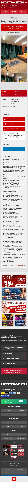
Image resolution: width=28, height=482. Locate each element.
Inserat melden (21, 265)
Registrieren (21, 410)
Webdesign (21, 435)
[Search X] (6, 453)
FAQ (8, 435)
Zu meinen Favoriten (13, 124)
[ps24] (6, 450)
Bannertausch (21, 414)
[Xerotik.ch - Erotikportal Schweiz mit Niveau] (13, 453)
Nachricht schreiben (12, 119)
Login (8, 410)
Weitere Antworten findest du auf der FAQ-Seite (13, 371)
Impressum (21, 422)
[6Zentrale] (21, 446)
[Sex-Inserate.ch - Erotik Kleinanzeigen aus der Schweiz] (13, 450)
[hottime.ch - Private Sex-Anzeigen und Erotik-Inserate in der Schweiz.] (12, 2)
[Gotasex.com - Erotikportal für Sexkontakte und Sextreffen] (14, 457)
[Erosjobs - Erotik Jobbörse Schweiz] (14, 307)
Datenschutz (20, 469)
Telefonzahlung (8, 438)
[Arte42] (14, 281)
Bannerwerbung (21, 438)
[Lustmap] (13, 446)
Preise (21, 426)
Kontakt (8, 426)
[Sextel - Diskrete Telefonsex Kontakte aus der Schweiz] (7, 323)
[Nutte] (21, 450)
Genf (14, 149)
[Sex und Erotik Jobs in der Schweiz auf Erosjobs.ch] (21, 453)
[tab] (7, 91)
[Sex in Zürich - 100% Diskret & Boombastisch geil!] (14, 294)
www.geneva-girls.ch (12, 128)
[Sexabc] (6, 446)
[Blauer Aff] (20, 317)
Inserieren (8, 414)
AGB (8, 422)
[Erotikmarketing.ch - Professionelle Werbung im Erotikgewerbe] (20, 323)
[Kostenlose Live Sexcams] (7, 317)
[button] (24, 54)
